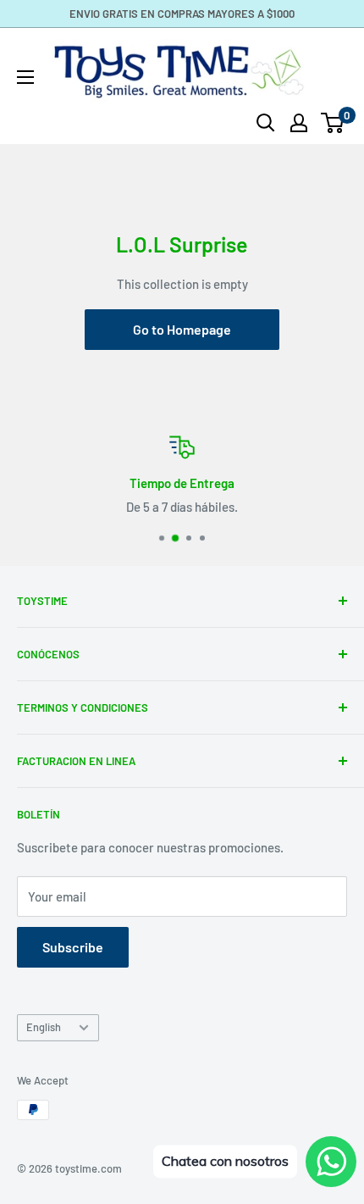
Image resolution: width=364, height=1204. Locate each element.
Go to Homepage (182, 329)
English (43, 1027)
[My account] (298, 123)
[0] (333, 123)
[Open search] (265, 123)
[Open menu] (25, 77)
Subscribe (72, 947)
